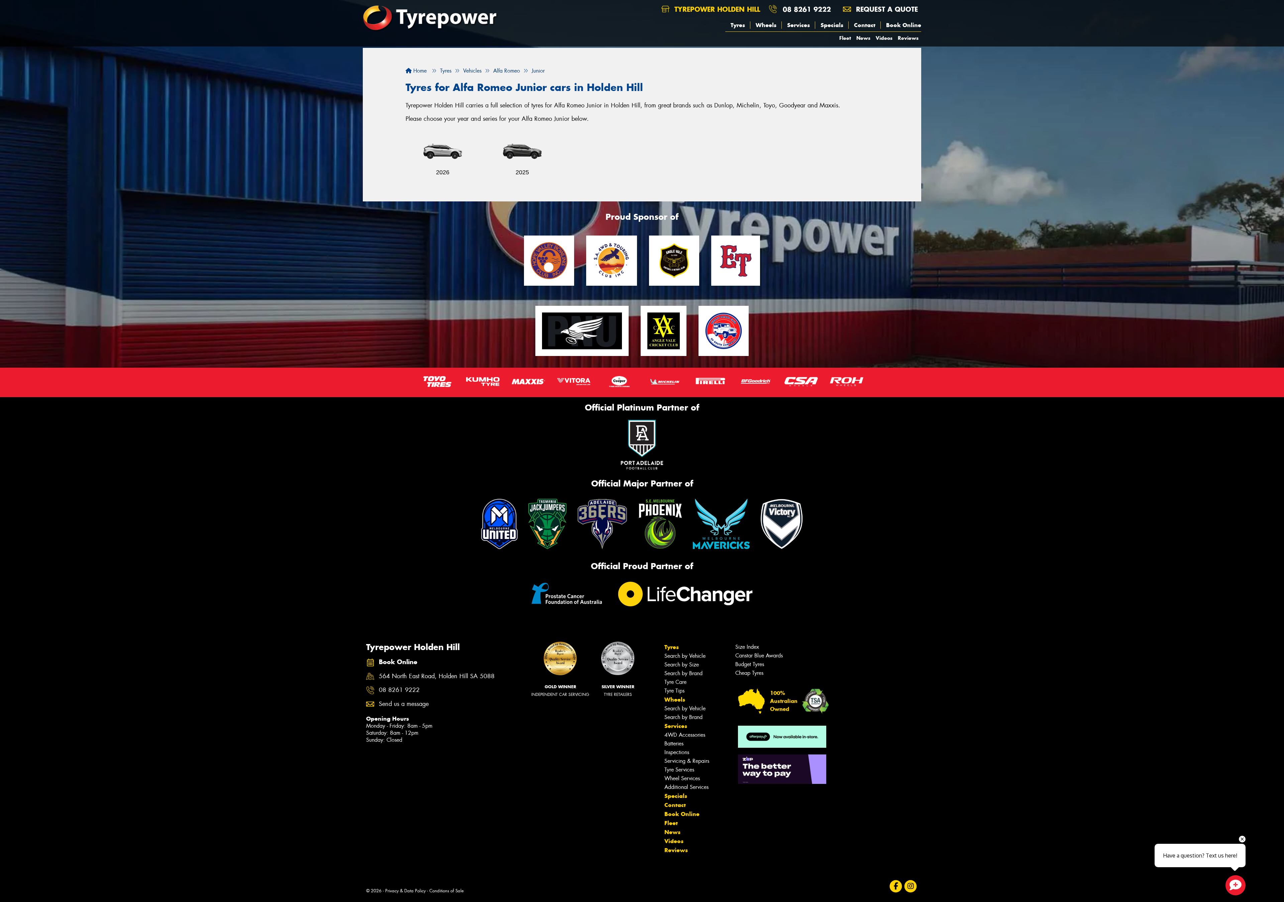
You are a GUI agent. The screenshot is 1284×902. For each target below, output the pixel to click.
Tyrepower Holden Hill (716, 9)
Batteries (673, 743)
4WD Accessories (684, 734)
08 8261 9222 (807, 9)
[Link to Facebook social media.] (896, 886)
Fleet (845, 38)
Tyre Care (675, 682)
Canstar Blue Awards (759, 655)
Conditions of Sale (446, 891)
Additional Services (686, 787)
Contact (864, 25)
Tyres (738, 25)
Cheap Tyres (749, 672)
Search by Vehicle (685, 655)
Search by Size (681, 664)
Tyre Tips (674, 690)
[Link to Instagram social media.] (910, 886)
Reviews (908, 38)
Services (798, 25)
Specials (832, 25)
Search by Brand (683, 673)
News (863, 38)
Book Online (903, 25)
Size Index (747, 646)
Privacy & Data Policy (405, 891)
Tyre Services (679, 769)
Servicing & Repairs (686, 760)
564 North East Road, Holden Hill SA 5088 (437, 676)
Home (419, 70)
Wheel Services (682, 778)
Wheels (766, 25)
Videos (884, 38)
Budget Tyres (749, 664)
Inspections (676, 752)
